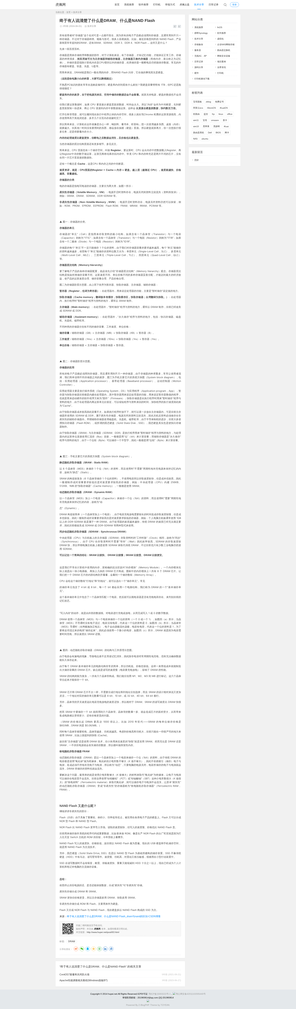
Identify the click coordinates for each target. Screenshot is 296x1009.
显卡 (225, 120)
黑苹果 (206, 126)
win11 (196, 120)
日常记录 (213, 4)
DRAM (71, 941)
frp (213, 114)
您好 (196, 160)
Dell (210, 132)
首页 (117, 4)
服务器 (197, 50)
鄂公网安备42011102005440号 (191, 994)
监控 (206, 114)
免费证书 (219, 101)
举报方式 (170, 4)
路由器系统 (198, 132)
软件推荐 (143, 4)
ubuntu (204, 138)
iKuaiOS (224, 108)
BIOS (218, 132)
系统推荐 (129, 4)
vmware (215, 120)
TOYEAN (165, 1005)
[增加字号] (175, 26)
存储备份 (198, 44)
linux (221, 114)
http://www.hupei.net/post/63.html (103, 932)
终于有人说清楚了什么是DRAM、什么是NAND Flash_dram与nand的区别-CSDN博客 (114, 916)
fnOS (219, 27)
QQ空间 (93, 949)
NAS (195, 138)
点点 (111, 949)
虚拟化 (220, 38)
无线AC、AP (200, 56)
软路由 (196, 114)
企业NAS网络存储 (225, 44)
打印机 (156, 4)
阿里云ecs (198, 108)
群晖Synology (201, 33)
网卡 (227, 132)
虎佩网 (61, 4)
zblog (208, 101)
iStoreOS (211, 108)
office (229, 114)
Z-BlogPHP (143, 1005)
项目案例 (221, 61)
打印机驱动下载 (202, 78)
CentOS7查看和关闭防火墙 (74, 974)
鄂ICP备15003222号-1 (160, 994)
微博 (76, 949)
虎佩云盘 (184, 4)
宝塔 (205, 120)
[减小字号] (179, 26)
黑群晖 (216, 126)
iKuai (226, 126)
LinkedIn (105, 949)
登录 (234, 4)
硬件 (196, 73)
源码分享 (198, 67)
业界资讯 (221, 67)
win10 (196, 126)
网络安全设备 (223, 56)
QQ (87, 949)
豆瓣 (99, 949)
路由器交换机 (223, 50)
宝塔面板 (197, 101)
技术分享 (199, 4)
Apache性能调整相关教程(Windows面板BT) (84, 980)
